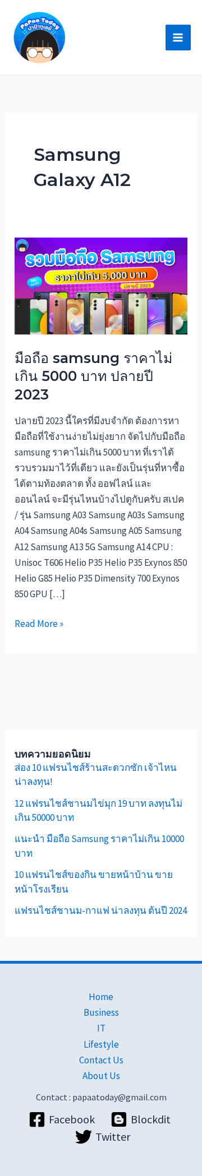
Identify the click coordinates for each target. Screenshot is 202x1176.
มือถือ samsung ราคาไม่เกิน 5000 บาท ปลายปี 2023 (93, 376)
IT (101, 1028)
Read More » (39, 623)
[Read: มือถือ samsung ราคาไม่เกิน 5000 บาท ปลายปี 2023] (101, 285)
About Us (101, 1076)
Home (101, 997)
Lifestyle (101, 1044)
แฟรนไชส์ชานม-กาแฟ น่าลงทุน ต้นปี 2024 (101, 910)
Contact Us (101, 1060)
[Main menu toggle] (178, 37)
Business (101, 1012)
